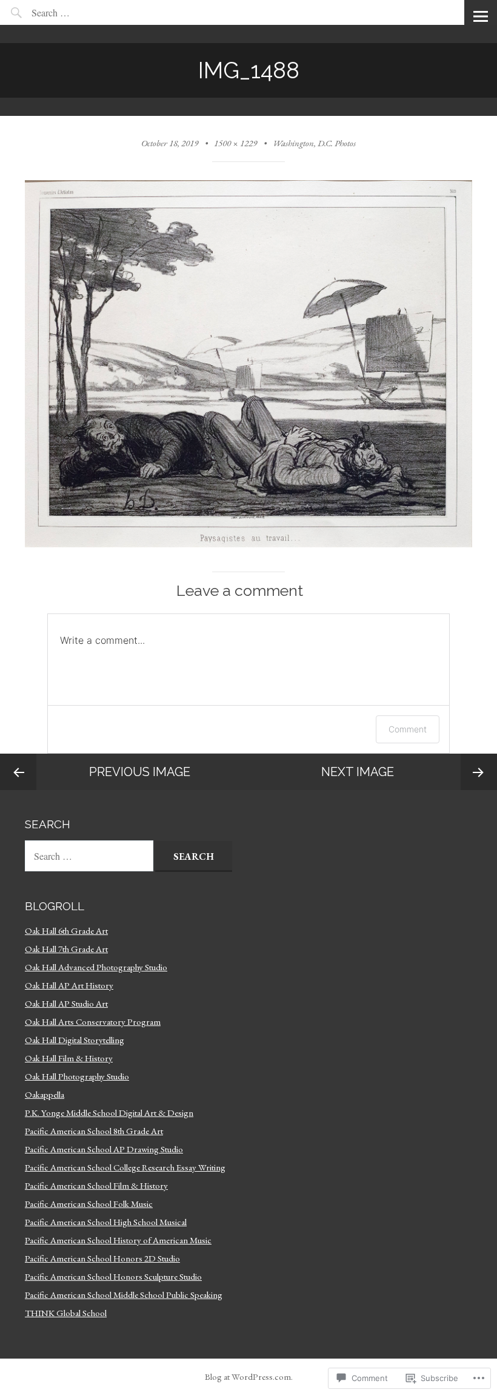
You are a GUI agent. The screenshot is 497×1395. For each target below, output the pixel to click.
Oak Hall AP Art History (69, 985)
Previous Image (139, 772)
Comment (408, 729)
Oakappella (44, 1094)
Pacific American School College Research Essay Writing (125, 1167)
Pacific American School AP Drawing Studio (104, 1149)
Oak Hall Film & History (69, 1058)
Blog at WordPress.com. (249, 1376)
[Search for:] (78, 12)
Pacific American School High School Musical (106, 1222)
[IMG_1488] (248, 544)
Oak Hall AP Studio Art (66, 1003)
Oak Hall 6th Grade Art (66, 930)
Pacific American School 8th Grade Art (94, 1131)
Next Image (357, 772)
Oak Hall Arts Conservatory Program (93, 1021)
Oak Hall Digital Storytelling (74, 1039)
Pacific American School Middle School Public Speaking (123, 1294)
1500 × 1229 (235, 143)
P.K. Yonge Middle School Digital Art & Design (109, 1112)
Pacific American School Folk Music (89, 1203)
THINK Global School (66, 1313)
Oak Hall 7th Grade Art (66, 948)
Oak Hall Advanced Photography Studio (96, 967)
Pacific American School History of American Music (118, 1240)
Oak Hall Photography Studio (77, 1076)
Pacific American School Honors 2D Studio (102, 1258)
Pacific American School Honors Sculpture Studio (113, 1276)
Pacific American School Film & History (96, 1185)
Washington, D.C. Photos (314, 143)
